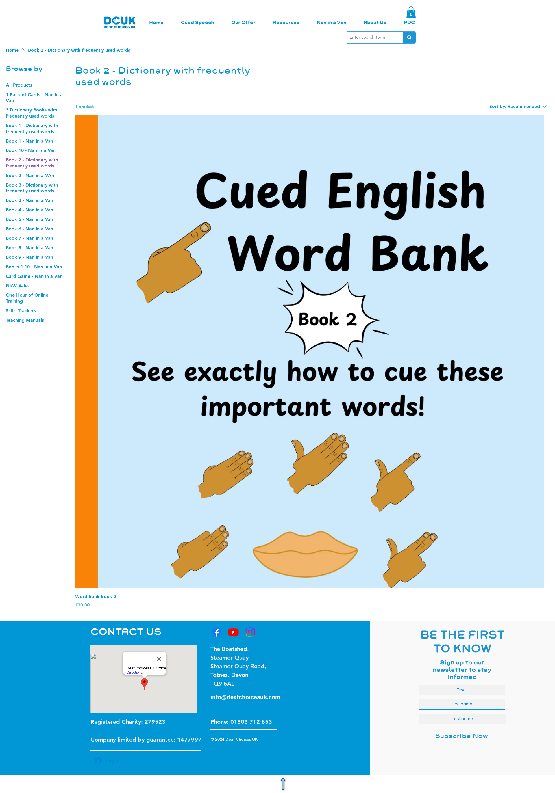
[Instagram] (250, 632)
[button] (411, 12)
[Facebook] (216, 632)
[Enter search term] (409, 37)
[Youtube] (233, 632)
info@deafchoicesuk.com (245, 697)
